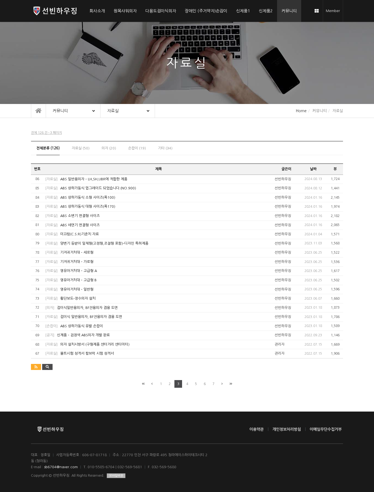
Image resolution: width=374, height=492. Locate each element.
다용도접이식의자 (160, 11)
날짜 (313, 169)
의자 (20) (109, 148)
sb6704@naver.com (61, 467)
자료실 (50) (81, 148)
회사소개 (97, 11)
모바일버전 (116, 475)
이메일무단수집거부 (326, 429)
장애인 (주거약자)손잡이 (206, 11)
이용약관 (256, 429)
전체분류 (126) (48, 148)
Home (301, 111)
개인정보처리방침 (286, 429)
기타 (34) (165, 148)
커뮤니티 (289, 11)
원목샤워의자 (125, 11)
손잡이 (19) (137, 148)
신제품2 (266, 11)
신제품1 (243, 11)
